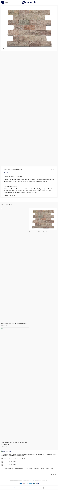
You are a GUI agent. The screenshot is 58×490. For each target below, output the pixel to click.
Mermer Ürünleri (28, 468)
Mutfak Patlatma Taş (42, 190)
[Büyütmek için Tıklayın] (3, 48)
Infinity (42, 468)
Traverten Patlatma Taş (31, 192)
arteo (52, 468)
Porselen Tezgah (9, 468)
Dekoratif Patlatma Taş (30, 189)
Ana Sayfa (6, 169)
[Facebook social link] (9, 195)
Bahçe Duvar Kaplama (18, 189)
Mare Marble (7, 173)
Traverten (36, 468)
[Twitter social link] (11, 195)
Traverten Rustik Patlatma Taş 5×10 (38, 232)
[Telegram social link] (14, 195)
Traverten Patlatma (20, 192)
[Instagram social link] (53, 474)
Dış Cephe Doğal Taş (42, 189)
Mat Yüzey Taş (33, 190)
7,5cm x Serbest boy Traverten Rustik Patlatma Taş (14, 323)
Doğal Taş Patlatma (17, 190)
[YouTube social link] (55, 474)
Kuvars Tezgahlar (18, 468)
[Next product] (53, 169)
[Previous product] (50, 169)
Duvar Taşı (25, 190)
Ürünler (12, 169)
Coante (47, 468)
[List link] (29, 462)
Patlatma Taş (18, 169)
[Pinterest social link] (13, 195)
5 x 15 (10, 189)
